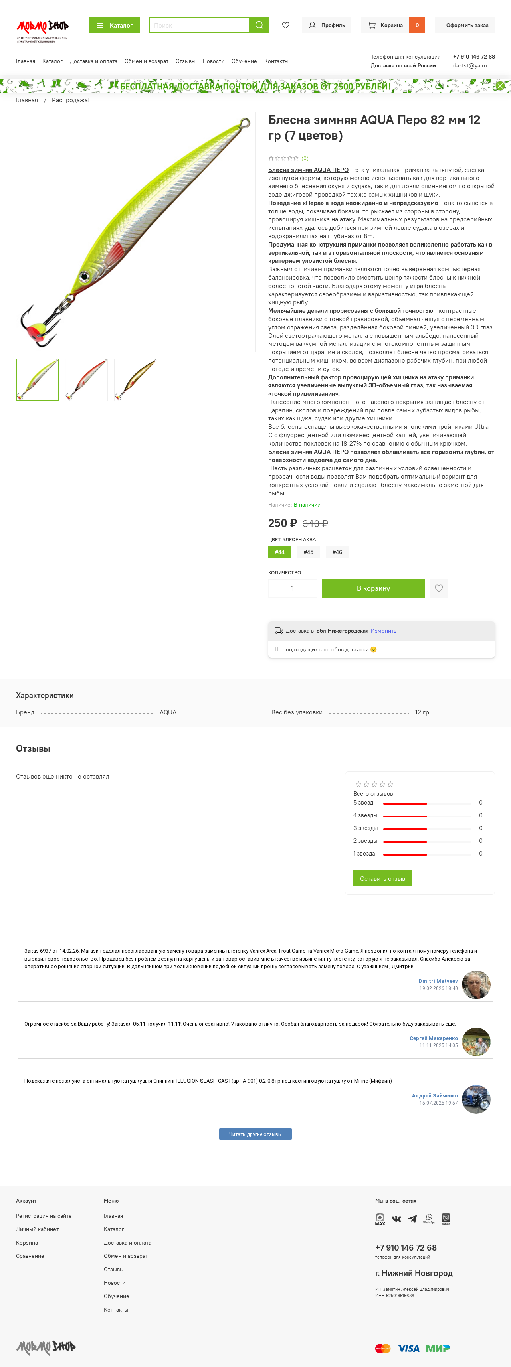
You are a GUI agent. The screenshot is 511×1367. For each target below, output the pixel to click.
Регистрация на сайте (44, 1215)
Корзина (27, 1242)
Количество (284, 573)
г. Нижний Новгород (414, 1273)
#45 (308, 552)
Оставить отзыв (382, 878)
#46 (337, 552)
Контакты (276, 61)
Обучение (244, 61)
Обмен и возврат (146, 61)
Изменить (383, 630)
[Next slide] (242, 232)
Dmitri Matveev (438, 981)
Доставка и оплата (93, 61)
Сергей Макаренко (434, 1038)
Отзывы (186, 61)
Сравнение (30, 1255)
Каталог (121, 25)
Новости (213, 61)
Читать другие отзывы (255, 1134)
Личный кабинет (37, 1229)
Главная (25, 61)
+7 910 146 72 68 (406, 1247)
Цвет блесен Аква (292, 539)
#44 (280, 552)
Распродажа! (71, 100)
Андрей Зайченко (435, 1096)
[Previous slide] (28, 232)
